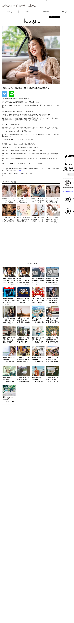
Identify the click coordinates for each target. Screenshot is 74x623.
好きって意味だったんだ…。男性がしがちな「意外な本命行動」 (37, 200)
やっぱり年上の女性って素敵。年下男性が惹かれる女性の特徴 (52, 219)
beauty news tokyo (18, 175)
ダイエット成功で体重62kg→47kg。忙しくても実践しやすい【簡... (38, 219)
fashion (27, 12)
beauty (9, 12)
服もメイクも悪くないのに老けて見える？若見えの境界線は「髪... (52, 200)
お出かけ (24, 173)
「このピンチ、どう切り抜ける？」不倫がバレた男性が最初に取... (8, 219)
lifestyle (64, 12)
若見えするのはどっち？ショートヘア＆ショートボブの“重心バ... (8, 200)
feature (46, 12)
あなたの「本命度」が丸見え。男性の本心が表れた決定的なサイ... (23, 219)
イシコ (20, 170)
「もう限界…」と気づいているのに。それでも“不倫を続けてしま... (23, 200)
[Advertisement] (31, 241)
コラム (29, 173)
